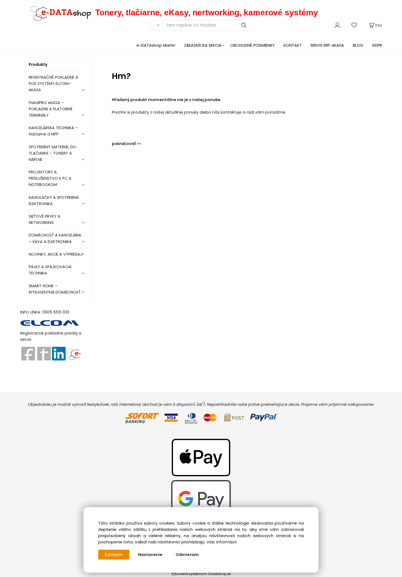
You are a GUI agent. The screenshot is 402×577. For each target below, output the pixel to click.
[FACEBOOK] (28, 353)
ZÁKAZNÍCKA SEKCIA (203, 45)
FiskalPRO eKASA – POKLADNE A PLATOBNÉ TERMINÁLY (50, 109)
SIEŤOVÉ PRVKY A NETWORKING (44, 219)
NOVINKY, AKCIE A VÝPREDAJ (55, 254)
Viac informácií (221, 542)
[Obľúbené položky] (354, 25)
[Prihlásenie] (337, 25)
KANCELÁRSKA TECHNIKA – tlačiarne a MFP (53, 131)
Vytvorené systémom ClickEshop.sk (201, 574)
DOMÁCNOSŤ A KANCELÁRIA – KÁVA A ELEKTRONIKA (55, 238)
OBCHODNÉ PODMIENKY (252, 45)
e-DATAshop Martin (155, 45)
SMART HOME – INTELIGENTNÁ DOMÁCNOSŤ (55, 289)
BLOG (358, 45)
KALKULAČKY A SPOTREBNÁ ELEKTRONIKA (54, 200)
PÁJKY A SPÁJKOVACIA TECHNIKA (50, 270)
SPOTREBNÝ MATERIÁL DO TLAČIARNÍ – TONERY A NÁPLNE (52, 153)
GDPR (377, 45)
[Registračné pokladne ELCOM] (49, 322)
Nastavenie (150, 554)
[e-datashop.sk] (57, 12)
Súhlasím (114, 554)
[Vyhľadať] (157, 25)
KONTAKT (293, 45)
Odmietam (187, 554)
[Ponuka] (73, 353)
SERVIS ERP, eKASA (327, 45)
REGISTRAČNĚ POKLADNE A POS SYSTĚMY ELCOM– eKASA (53, 84)
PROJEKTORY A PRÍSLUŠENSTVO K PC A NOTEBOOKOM (50, 178)
